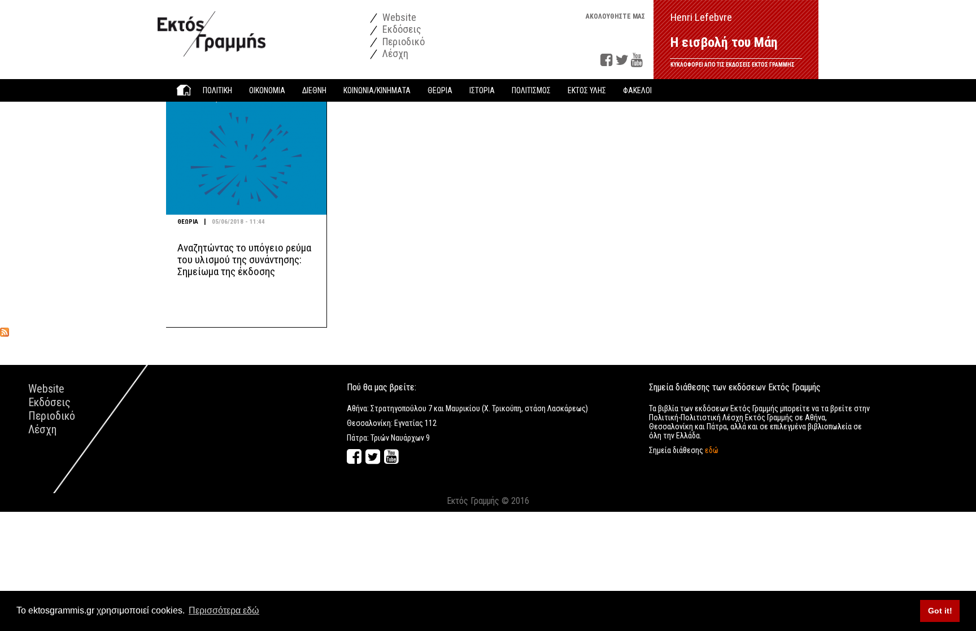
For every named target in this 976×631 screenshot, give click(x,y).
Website (398, 17)
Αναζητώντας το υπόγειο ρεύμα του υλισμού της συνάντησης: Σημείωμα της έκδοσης (244, 259)
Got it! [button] (940, 610)
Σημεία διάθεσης (683, 450)
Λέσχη (394, 53)
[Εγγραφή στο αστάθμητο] (4, 332)
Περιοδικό (402, 41)
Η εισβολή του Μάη (724, 42)
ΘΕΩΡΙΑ (187, 221)
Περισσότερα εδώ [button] (224, 610)
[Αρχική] (211, 28)
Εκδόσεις (400, 29)
